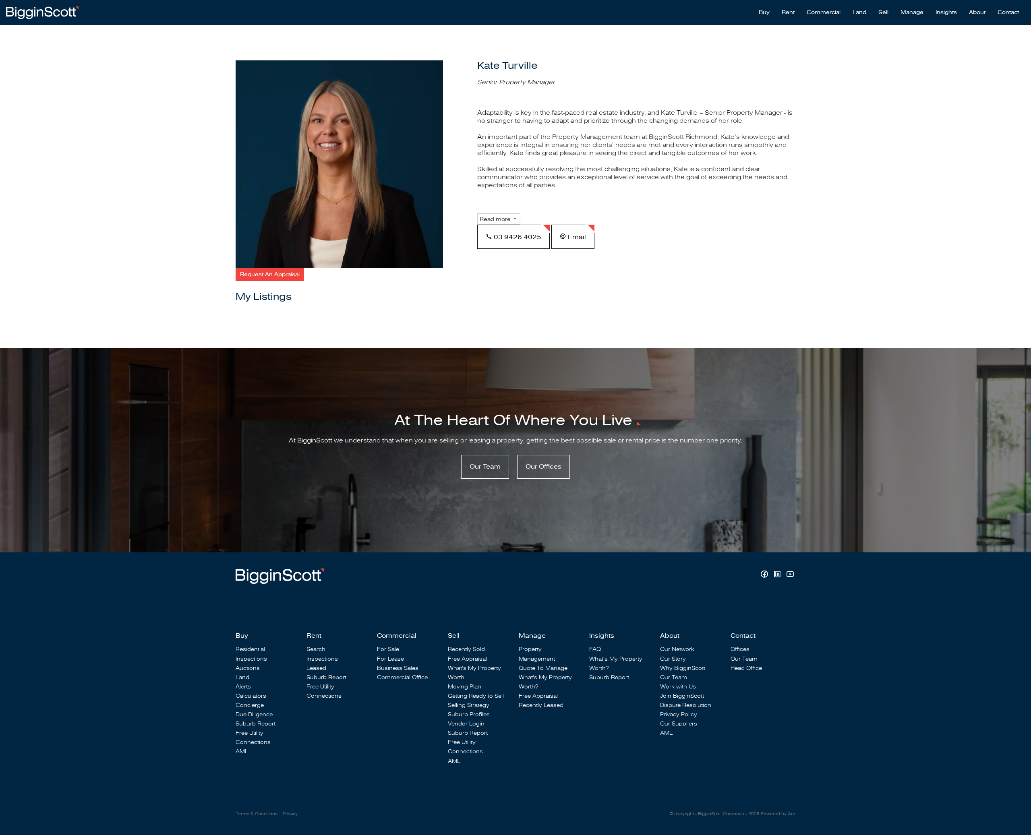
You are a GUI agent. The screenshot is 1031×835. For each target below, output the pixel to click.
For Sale (388, 649)
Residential (250, 649)
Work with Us (678, 686)
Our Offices (543, 466)
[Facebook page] (765, 575)
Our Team (485, 466)
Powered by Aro (778, 813)
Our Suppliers (678, 723)
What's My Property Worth (474, 673)
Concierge (250, 705)
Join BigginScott (682, 695)
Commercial (824, 12)
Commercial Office (402, 677)
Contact (1008, 12)
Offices (740, 649)
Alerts (243, 686)
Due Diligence (254, 714)
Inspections (251, 658)
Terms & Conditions (256, 813)
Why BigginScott (682, 668)
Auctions (248, 668)
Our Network (677, 649)
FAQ (595, 649)
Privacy (290, 813)
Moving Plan (464, 686)
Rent (788, 12)
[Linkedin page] (778, 575)
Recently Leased (541, 705)
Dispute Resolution (685, 705)
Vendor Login (466, 723)
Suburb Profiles (469, 714)
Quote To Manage (543, 668)
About (977, 12)
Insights (946, 12)
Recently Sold (466, 649)
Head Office (746, 668)
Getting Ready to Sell (476, 695)
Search (315, 649)
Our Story (673, 658)
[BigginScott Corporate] (42, 12)
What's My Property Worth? (545, 682)
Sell (883, 12)
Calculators (251, 695)
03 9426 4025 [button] (516, 237)
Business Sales (397, 668)
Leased (316, 668)
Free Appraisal (467, 658)
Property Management (537, 654)
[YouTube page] (790, 575)
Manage (912, 12)
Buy (764, 12)
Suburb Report (255, 723)
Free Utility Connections (253, 738)
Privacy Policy (678, 714)
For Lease (390, 658)
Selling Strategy (468, 705)
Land (859, 12)
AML (242, 751)
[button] (270, 274)
